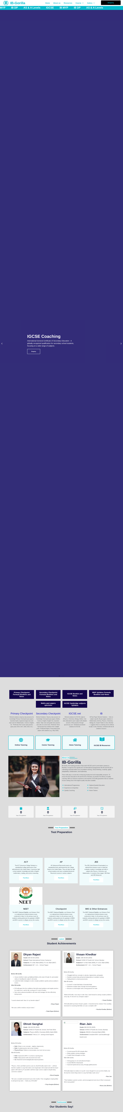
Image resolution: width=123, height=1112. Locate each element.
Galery (89, 3)
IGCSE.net (75, 713)
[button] (2, 343)
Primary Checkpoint (22, 713)
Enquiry (33, 351)
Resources (68, 3)
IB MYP (7, 7)
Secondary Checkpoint (48, 713)
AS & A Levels (38, 7)
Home (47, 3)
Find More (26, 878)
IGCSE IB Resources (102, 745)
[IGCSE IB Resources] (101, 739)
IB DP (21, 7)
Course (78, 3)
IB (101, 713)
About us (56, 3)
